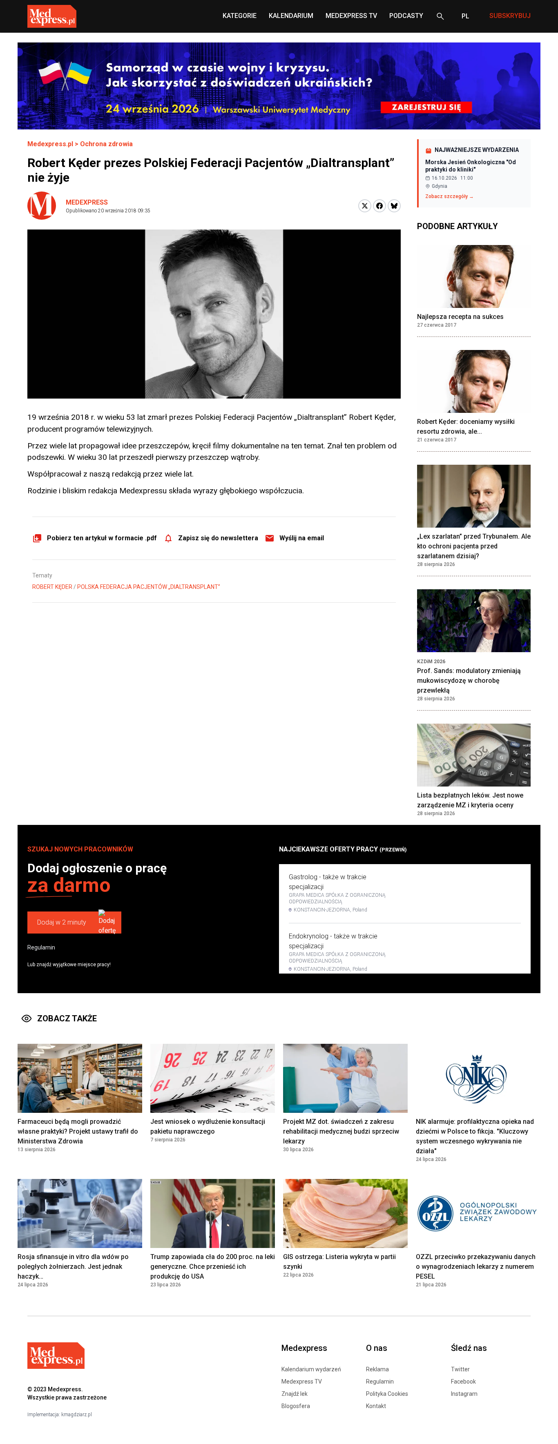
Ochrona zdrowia (106, 144)
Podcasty (406, 16)
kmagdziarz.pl (76, 1414)
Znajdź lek (294, 1394)
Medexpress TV (301, 1381)
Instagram (464, 1394)
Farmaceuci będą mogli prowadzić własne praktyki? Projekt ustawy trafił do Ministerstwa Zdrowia (78, 1131)
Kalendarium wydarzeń (311, 1369)
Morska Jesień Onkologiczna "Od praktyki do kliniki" (470, 166)
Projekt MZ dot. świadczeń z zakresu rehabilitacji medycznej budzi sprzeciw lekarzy (341, 1131)
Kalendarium (291, 16)
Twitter (460, 1369)
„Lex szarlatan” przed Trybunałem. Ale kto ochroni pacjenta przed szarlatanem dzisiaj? (474, 546)
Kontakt (376, 1406)
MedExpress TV (351, 16)
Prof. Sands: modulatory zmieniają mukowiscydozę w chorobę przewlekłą (469, 680)
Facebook (463, 1381)
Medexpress (87, 202)
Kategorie (240, 16)
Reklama (377, 1369)
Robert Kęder (52, 587)
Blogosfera (295, 1406)
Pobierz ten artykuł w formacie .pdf (102, 538)
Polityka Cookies (387, 1394)
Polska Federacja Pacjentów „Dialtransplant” (148, 587)
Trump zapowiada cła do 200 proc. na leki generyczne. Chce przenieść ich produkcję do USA (212, 1266)
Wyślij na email (301, 538)
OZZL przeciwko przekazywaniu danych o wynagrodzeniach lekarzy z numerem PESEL (476, 1266)
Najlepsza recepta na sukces (460, 317)
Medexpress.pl (50, 144)
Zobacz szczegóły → (449, 196)
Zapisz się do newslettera (218, 538)
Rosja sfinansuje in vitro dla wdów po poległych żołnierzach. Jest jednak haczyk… (73, 1266)
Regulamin (41, 947)
